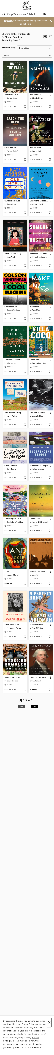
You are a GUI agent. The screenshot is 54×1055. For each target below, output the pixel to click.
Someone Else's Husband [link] (39, 254)
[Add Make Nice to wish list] (50, 319)
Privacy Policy (28, 1024)
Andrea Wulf (36, 151)
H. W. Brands (36, 681)
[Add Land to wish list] (24, 583)
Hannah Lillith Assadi (40, 522)
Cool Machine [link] (10, 307)
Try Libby (8, 20)
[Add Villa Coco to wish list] (50, 371)
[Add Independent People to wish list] (50, 477)
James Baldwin (37, 416)
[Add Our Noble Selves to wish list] (24, 212)
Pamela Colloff (12, 151)
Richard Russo (12, 98)
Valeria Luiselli (37, 204)
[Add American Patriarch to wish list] (50, 689)
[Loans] (44, 14)
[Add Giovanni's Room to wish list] (50, 424)
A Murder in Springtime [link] (14, 413)
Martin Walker (12, 416)
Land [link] (6, 572)
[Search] (4, 14)
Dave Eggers (11, 469)
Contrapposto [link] (10, 466)
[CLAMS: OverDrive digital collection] (27, 5)
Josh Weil (35, 575)
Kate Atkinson (12, 204)
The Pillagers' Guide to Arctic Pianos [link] (14, 519)
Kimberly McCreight (39, 257)
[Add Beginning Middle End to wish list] (50, 212)
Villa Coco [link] (34, 360)
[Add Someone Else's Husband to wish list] (50, 265)
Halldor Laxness (38, 469)
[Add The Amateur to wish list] (50, 107)
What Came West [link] (37, 572)
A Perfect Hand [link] (36, 625)
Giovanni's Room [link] (37, 413)
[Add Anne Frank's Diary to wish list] (24, 265)
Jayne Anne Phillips (14, 628)
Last (34, 706)
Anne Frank (11, 257)
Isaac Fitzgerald (12, 681)
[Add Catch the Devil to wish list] (24, 160)
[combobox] (21, 14)
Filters (6, 55)
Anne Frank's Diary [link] (12, 254)
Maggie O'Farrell (13, 575)
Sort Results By (8, 48)
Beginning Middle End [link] (39, 201)
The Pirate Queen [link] (12, 360)
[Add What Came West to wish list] (50, 583)
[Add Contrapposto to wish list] (24, 477)
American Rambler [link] (12, 678)
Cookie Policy (34, 1047)
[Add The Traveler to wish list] (50, 160)
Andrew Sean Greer (39, 363)
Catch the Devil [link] (11, 148)
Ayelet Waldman (38, 628)
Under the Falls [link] (11, 95)
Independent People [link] (39, 466)
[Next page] (35, 700)
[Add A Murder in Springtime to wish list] (24, 424)
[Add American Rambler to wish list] (24, 689)
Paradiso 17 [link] (35, 519)
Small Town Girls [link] (11, 625)
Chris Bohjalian (37, 98)
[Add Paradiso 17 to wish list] (50, 530)
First (21, 706)
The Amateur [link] (35, 95)
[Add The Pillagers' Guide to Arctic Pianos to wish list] (24, 530)
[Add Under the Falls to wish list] (24, 107)
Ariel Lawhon (11, 363)
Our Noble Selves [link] (12, 201)
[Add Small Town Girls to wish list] (24, 636)
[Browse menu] (49, 14)
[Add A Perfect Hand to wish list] (50, 636)
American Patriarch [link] (38, 678)
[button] (45, 37)
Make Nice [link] (34, 307)
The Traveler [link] (35, 148)
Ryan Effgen (36, 310)
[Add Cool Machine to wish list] (24, 319)
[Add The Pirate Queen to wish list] (24, 371)
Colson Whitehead (13, 310)
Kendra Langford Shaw (15, 522)
